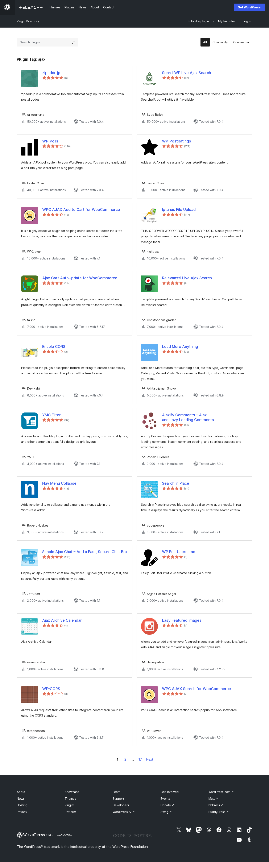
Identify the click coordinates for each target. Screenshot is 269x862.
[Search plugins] (74, 42)
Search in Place (175, 483)
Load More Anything (180, 346)
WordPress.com (221, 792)
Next (149, 759)
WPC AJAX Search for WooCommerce (196, 688)
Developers (121, 805)
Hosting (22, 805)
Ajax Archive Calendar (62, 620)
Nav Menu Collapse (59, 483)
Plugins (70, 805)
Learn (116, 792)
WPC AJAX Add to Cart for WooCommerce (81, 209)
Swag (166, 812)
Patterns (70, 812)
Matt (213, 798)
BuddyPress (218, 812)
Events (165, 798)
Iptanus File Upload (179, 209)
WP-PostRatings (176, 141)
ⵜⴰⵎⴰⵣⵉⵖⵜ (64, 835)
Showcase (72, 792)
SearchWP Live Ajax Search (186, 73)
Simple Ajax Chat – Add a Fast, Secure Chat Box (85, 551)
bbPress (216, 805)
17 (140, 759)
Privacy (22, 812)
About (21, 792)
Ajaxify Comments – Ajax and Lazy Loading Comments (188, 417)
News (21, 798)
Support (118, 798)
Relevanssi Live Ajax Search (187, 278)
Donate (167, 805)
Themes (70, 798)
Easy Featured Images (182, 620)
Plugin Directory (28, 21)
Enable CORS (53, 346)
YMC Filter (51, 415)
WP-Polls (50, 141)
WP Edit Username (178, 551)
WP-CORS (51, 688)
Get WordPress (249, 7)
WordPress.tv (124, 812)
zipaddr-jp (51, 73)
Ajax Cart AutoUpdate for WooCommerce (79, 278)
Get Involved (170, 792)
